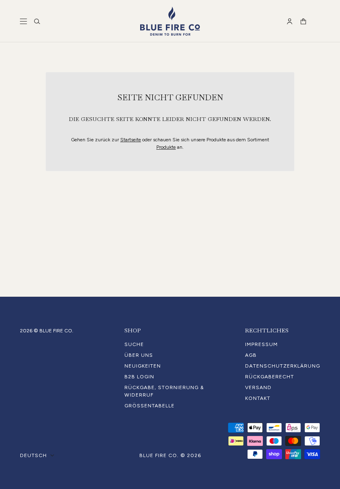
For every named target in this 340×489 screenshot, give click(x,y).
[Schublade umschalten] (23, 21)
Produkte (166, 147)
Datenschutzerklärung (282, 366)
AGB (251, 355)
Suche (134, 344)
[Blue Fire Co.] (170, 21)
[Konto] (289, 21)
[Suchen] (37, 21)
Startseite (130, 140)
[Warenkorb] (303, 21)
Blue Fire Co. (159, 455)
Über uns (138, 355)
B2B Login (139, 377)
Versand (258, 387)
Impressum (261, 344)
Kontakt (257, 398)
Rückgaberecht (269, 377)
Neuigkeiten (142, 366)
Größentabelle (149, 406)
